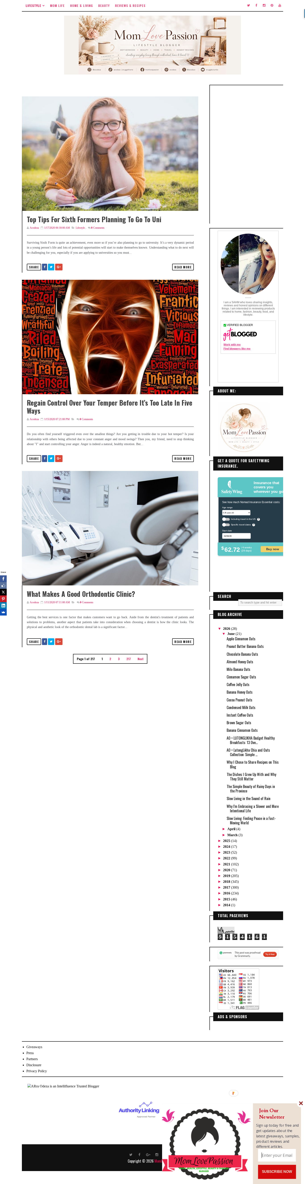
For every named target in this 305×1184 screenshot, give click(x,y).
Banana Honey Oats (240, 692)
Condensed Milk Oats (241, 707)
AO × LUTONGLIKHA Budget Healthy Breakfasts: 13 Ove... (251, 740)
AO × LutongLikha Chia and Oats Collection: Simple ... (248, 752)
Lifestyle (33, 5)
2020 (227, 870)
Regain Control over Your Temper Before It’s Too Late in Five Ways (109, 407)
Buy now (272, 549)
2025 (227, 841)
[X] (3, 592)
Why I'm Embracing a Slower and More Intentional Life (253, 808)
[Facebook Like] (3, 585)
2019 (227, 876)
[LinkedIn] (3, 605)
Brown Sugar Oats (239, 722)
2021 (227, 864)
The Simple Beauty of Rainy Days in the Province (251, 789)
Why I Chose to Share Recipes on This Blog (253, 764)
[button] (278, 1113)
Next (141, 658)
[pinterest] (272, 5)
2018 (227, 881)
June (231, 634)
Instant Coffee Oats (240, 715)
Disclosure (33, 1065)
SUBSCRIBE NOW (277, 1172)
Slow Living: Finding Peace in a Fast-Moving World (251, 820)
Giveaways (34, 1047)
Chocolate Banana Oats (242, 654)
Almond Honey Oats (240, 661)
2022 (227, 858)
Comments (97, 227)
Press (30, 1053)
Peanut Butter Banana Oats (245, 646)
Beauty (104, 5)
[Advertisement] (248, 154)
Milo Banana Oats (238, 669)
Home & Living (81, 5)
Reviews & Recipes (130, 5)
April (231, 829)
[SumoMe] (3, 612)
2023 (227, 852)
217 (128, 658)
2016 (227, 893)
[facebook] (256, 5)
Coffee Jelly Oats (238, 684)
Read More (183, 267)
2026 (227, 628)
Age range (227, 507)
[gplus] (148, 1154)
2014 (227, 905)
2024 (227, 846)
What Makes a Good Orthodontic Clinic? (81, 594)
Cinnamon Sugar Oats (241, 677)
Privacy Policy (36, 1071)
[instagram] (264, 5)
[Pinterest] (3, 598)
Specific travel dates (241, 524)
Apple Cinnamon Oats (241, 638)
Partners (32, 1059)
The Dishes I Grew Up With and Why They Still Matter (251, 777)
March (232, 835)
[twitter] (248, 5)
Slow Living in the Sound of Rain (248, 798)
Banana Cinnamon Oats (242, 730)
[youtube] (279, 5)
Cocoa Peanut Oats (239, 700)
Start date (227, 530)
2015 (227, 899)
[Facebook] (3, 578)
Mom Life (57, 5)
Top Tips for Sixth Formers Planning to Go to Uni (94, 219)
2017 (227, 887)
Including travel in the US (243, 519)
